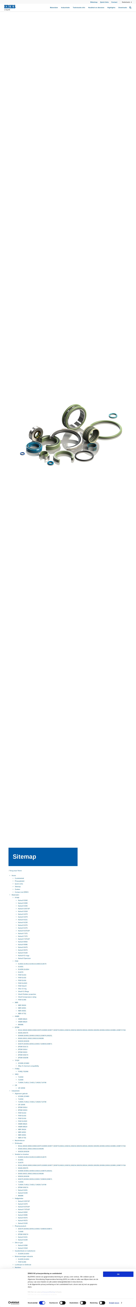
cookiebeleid (45, 1294)
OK (118, 1274)
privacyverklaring (48, 1292)
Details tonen (114, 1303)
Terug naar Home (15, 870)
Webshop (93, 2)
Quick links (104, 2)
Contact (114, 2)
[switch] (63, 1302)
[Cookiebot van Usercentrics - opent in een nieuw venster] (13, 1302)
